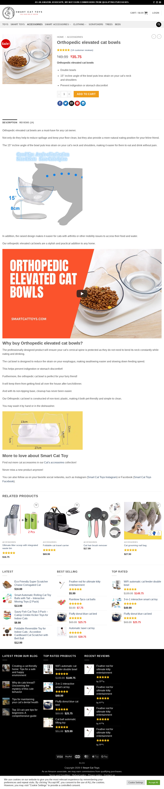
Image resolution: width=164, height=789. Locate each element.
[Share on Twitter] (65, 103)
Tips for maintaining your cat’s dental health (25, 701)
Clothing (78, 24)
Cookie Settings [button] (135, 782)
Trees (109, 24)
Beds (118, 24)
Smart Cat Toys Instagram (102, 477)
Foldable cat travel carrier (56, 545)
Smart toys (18, 24)
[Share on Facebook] (60, 103)
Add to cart (86, 94)
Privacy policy (95, 775)
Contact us (109, 775)
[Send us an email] (160, 2)
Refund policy (79, 775)
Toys (5, 24)
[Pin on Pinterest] (77, 103)
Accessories (35, 24)
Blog (82, 763)
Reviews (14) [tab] (26, 122)
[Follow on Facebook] (154, 2)
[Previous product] (159, 36)
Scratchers (96, 24)
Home (60, 37)
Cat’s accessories (54, 462)
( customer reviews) (82, 50)
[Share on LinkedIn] (83, 103)
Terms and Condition (59, 775)
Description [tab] (9, 122)
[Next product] (154, 36)
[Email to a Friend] (71, 103)
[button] (139, 12)
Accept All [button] (153, 782)
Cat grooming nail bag (135, 545)
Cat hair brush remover (95, 545)
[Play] (82, 293)
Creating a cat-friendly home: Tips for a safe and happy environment (24, 671)
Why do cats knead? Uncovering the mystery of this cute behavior (23, 687)
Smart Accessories (57, 24)
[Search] (158, 24)
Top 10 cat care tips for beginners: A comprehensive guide (24, 712)
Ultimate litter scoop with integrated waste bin (20, 546)
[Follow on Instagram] (157, 2)
